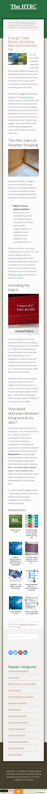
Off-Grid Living (14, 690)
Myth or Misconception (18, 741)
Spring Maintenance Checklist (20, 696)
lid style (32, 395)
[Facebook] (10, 652)
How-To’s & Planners (17, 735)
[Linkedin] (25, 652)
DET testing (18, 274)
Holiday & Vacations (16, 728)
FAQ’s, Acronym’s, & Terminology (22, 684)
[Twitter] (15, 652)
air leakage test (27, 97)
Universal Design (15, 754)
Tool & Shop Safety (16, 748)
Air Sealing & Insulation (17, 703)
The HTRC (23, 6)
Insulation (33, 107)
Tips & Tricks (13, 677)
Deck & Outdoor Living (18, 722)
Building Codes (27, 624)
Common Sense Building (18, 671)
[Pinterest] (20, 652)
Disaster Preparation (17, 716)
